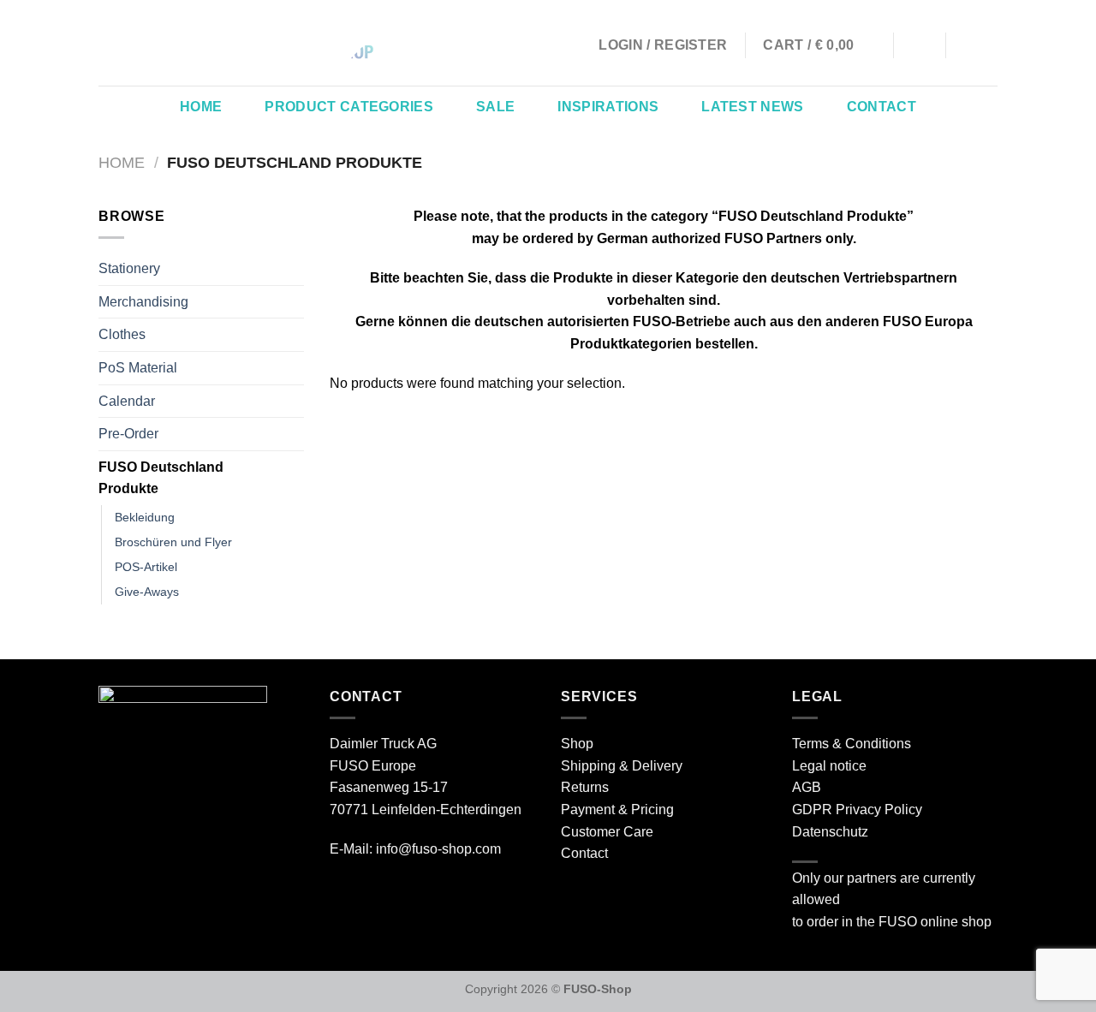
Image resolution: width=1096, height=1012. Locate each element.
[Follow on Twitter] (986, 45)
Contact (881, 106)
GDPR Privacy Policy (857, 809)
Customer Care (607, 831)
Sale (495, 106)
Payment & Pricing (617, 809)
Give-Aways (147, 591)
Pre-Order (128, 433)
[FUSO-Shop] (201, 42)
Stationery (129, 268)
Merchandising (143, 302)
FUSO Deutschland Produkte (160, 478)
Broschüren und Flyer (173, 542)
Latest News (752, 106)
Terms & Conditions (851, 743)
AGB (806, 787)
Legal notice (829, 766)
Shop (577, 743)
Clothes (122, 334)
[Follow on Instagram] (964, 45)
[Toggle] (297, 477)
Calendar (126, 401)
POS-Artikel (146, 567)
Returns (585, 787)
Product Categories (349, 106)
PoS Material (137, 367)
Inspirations (607, 106)
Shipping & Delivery (621, 766)
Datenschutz (830, 831)
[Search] (920, 45)
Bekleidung (145, 517)
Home (201, 106)
